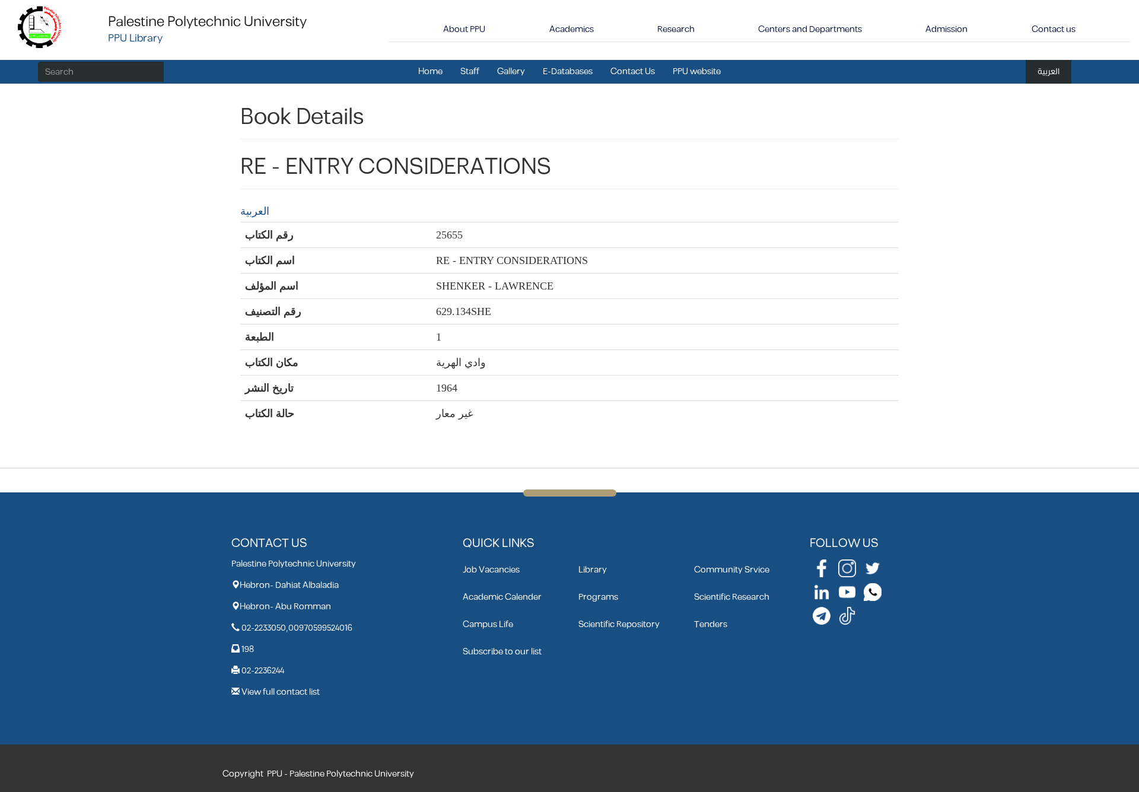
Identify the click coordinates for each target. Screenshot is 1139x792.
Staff (469, 71)
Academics (571, 29)
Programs (598, 597)
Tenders (710, 624)
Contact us (1054, 29)
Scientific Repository (619, 624)
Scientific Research (731, 597)
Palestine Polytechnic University (207, 22)
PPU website (697, 71)
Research (676, 29)
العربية (1049, 71)
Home (430, 71)
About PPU (464, 29)
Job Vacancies (491, 570)
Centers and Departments (810, 29)
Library (592, 570)
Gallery (511, 71)
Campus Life (488, 624)
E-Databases (568, 71)
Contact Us (632, 71)
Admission (946, 29)
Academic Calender (502, 597)
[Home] (40, 26)
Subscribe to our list (502, 652)
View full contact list (280, 692)
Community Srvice (731, 570)
